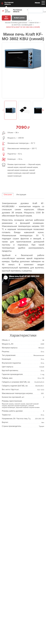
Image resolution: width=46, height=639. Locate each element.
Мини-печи (34, 23)
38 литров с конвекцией (22, 25)
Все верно (6, 18)
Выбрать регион (19, 18)
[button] (43, 110)
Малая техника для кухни (16, 23)
